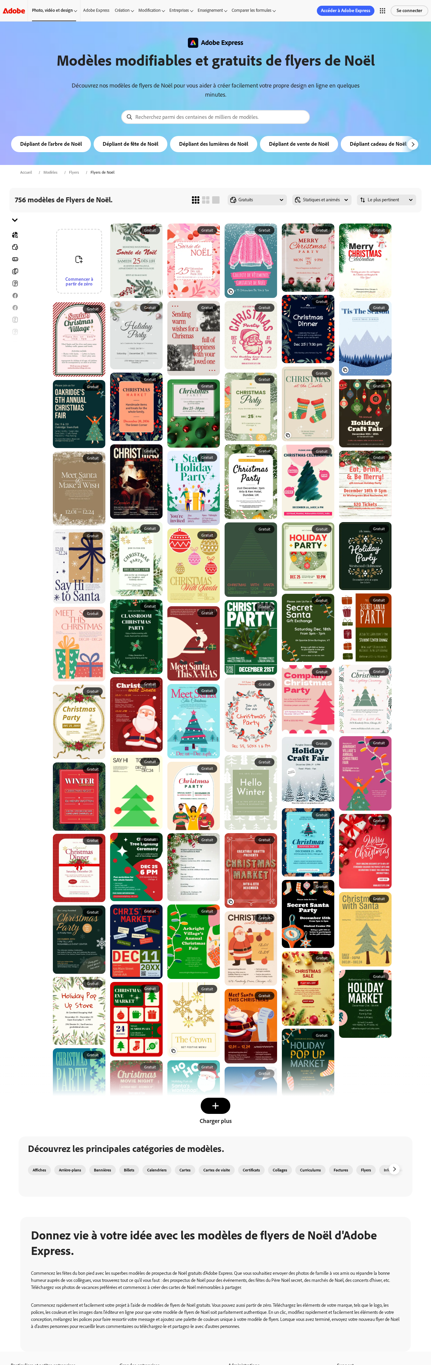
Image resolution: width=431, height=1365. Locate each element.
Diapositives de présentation (15, 392)
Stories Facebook (15, 308)
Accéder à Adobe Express (345, 10)
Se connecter (409, 10)
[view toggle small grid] (195, 200)
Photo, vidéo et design (52, 10)
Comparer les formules (251, 10)
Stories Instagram (15, 344)
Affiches (15, 380)
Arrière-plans (70, 1170)
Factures (341, 1170)
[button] (382, 10)
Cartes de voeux (15, 332)
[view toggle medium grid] (205, 200)
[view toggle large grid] (216, 200)
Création (122, 10)
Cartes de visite (216, 1170)
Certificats (251, 1170)
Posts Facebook (15, 296)
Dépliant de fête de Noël (130, 144)
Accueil (26, 172)
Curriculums (310, 1170)
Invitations (15, 356)
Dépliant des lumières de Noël (213, 144)
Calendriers (157, 1170)
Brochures (15, 271)
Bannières (15, 259)
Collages (280, 1170)
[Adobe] (14, 10)
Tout (15, 247)
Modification (149, 10)
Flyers (74, 172)
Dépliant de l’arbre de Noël (51, 144)
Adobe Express (96, 10)
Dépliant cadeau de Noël (378, 144)
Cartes (15, 283)
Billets (129, 1170)
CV (15, 405)
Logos (15, 368)
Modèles (50, 172)
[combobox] (215, 117)
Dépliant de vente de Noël (299, 144)
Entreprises (179, 10)
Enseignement (210, 10)
